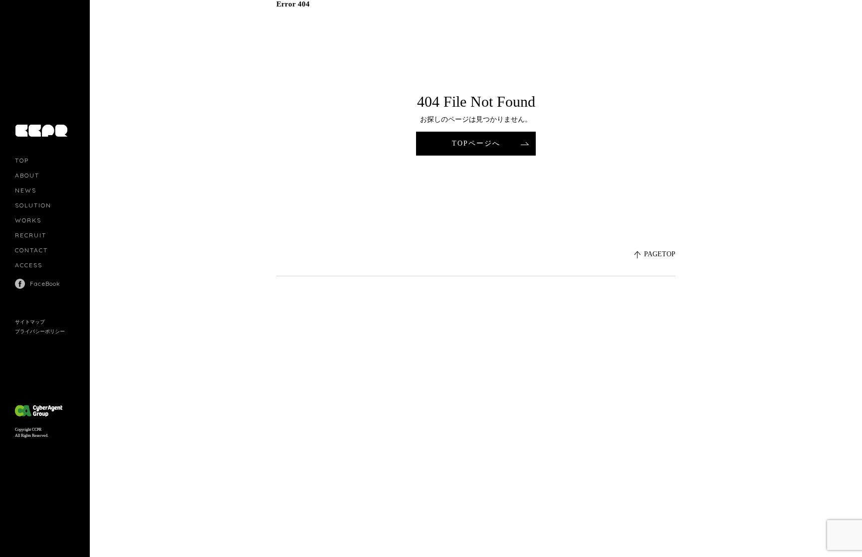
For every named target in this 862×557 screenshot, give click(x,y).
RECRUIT (30, 235)
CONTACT (31, 250)
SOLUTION (33, 205)
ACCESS (28, 265)
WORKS (28, 220)
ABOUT (27, 175)
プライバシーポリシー (40, 331)
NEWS (25, 190)
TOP (22, 160)
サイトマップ (30, 322)
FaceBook (45, 283)
